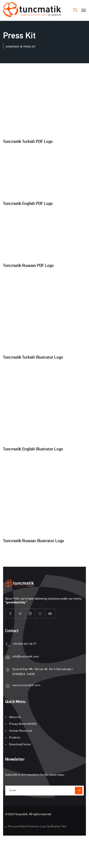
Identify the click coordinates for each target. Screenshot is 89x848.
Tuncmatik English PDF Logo (28, 204)
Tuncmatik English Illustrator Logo (33, 449)
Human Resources (20, 730)
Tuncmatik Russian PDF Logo (28, 266)
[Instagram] (40, 614)
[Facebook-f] (10, 614)
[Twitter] (20, 614)
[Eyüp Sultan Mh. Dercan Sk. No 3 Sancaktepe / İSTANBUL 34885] (7, 670)
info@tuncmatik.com (25, 656)
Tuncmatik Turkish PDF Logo (28, 142)
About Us (15, 717)
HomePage (12, 46)
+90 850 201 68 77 (24, 644)
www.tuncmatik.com (26, 685)
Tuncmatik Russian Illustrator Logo (33, 541)
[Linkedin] (30, 614)
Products (14, 737)
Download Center (20, 744)
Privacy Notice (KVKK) (22, 724)
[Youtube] (50, 614)
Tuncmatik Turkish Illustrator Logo (33, 357)
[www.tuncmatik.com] (7, 686)
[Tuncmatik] (32, 10)
